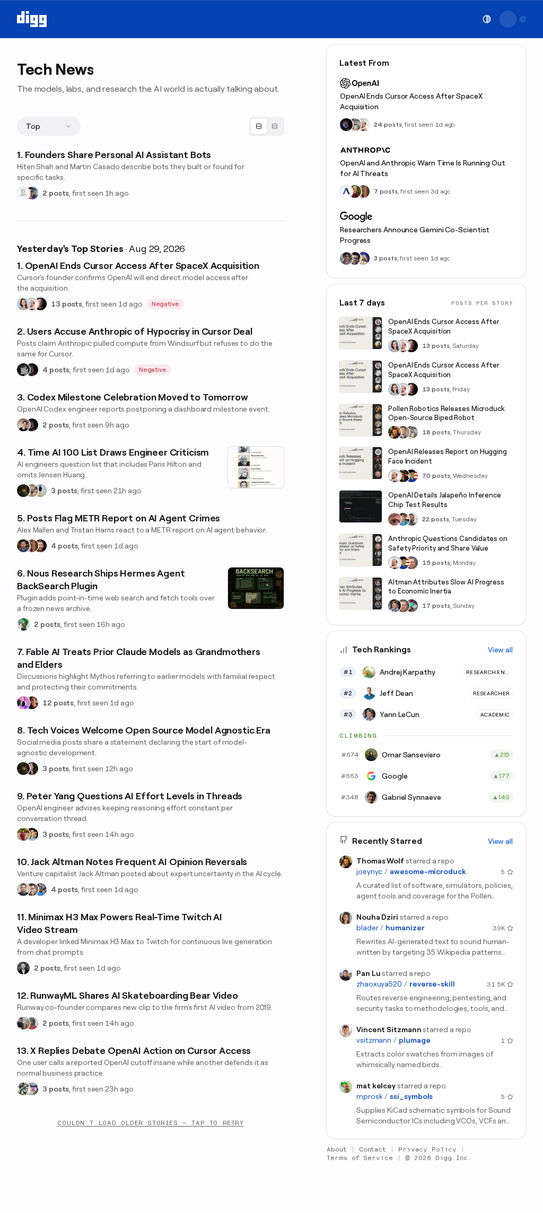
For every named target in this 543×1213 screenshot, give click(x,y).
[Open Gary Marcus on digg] (411, 562)
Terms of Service (360, 1158)
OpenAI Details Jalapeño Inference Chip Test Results (444, 500)
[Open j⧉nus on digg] (23, 702)
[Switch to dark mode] (486, 19)
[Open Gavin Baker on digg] (411, 519)
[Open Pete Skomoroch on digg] (40, 889)
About (337, 1149)
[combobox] (49, 126)
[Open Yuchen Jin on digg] (354, 124)
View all (500, 649)
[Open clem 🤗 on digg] (403, 432)
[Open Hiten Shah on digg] (31, 193)
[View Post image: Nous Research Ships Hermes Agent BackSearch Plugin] (255, 588)
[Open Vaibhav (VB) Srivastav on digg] (23, 834)
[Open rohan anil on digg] (23, 490)
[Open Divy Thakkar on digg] (354, 258)
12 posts (58, 703)
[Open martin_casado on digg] (23, 193)
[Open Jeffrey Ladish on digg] (354, 191)
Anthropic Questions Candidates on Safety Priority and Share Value (447, 543)
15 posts (436, 562)
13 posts (66, 304)
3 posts (64, 490)
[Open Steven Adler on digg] (23, 545)
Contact (373, 1149)
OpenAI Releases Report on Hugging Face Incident (447, 456)
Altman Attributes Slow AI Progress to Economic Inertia (446, 587)
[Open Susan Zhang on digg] (394, 519)
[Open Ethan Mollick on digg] (411, 605)
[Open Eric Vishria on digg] (31, 889)
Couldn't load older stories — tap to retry (150, 1123)
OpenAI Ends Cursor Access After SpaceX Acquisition (411, 101)
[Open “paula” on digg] (31, 545)
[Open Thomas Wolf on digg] (394, 432)
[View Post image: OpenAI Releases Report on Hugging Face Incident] (360, 463)
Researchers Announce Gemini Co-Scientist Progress (414, 235)
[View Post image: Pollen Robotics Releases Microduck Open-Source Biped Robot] (360, 420)
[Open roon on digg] (411, 475)
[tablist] (266, 126)
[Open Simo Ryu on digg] (31, 490)
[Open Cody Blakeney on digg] (40, 490)
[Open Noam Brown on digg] (403, 475)
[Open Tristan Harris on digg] (40, 545)
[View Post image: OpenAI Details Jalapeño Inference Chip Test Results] (360, 506)
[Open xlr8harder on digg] (31, 1089)
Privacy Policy (427, 1149)
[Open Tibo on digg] (23, 424)
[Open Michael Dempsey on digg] (31, 1023)
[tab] (259, 126)
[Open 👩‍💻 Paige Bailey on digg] (363, 258)
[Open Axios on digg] (346, 191)
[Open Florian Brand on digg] (23, 1089)
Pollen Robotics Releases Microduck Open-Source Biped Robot (446, 413)
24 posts (388, 124)
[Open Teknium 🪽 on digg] (23, 624)
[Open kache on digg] (23, 369)
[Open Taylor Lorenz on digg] (31, 768)
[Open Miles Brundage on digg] (31, 304)
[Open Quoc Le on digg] (346, 258)
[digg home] (32, 19)
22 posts (435, 519)
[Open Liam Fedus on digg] (403, 519)
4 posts (55, 369)
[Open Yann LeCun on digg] (394, 605)
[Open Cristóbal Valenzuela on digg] (23, 1023)
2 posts (55, 193)
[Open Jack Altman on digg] (23, 889)
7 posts (386, 191)
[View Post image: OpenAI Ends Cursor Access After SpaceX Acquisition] (360, 333)
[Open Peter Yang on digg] (31, 834)
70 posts (436, 475)
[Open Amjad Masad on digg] (40, 304)
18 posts (436, 432)
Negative (166, 304)
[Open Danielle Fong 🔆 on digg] (31, 702)
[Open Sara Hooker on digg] (23, 304)
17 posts (436, 605)
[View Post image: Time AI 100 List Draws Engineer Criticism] (255, 467)
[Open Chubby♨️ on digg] (31, 369)
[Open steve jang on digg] (23, 968)
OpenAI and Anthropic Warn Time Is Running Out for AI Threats (422, 168)
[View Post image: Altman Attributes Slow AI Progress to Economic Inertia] (360, 593)
